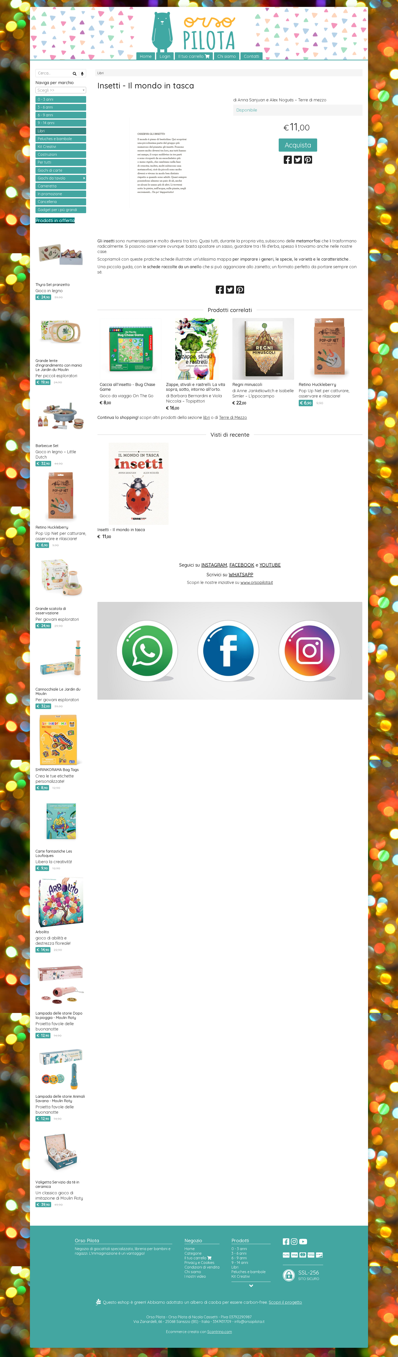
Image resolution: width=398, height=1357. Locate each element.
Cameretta (47, 186)
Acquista (298, 145)
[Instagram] (294, 1243)
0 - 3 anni (45, 99)
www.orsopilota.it (256, 582)
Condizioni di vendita (201, 1267)
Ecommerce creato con (199, 1331)
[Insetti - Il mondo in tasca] (161, 181)
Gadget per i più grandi (57, 209)
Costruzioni (47, 154)
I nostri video (195, 1276)
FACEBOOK (241, 565)
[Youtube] (303, 1243)
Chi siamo (226, 56)
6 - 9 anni (45, 115)
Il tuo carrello (191, 56)
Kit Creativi (47, 146)
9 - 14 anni (46, 123)
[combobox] (60, 90)
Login (165, 56)
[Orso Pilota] (199, 33)
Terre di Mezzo (233, 417)
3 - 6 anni (45, 107)
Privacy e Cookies (199, 1262)
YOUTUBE (270, 565)
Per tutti (44, 162)
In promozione (50, 193)
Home (146, 56)
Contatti (251, 56)
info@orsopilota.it (249, 1321)
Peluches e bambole (55, 138)
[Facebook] (286, 1243)
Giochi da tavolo (51, 178)
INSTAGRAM (214, 565)
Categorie (193, 1253)
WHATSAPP (241, 574)
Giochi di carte (50, 170)
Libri (100, 73)
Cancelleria (47, 201)
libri (206, 417)
